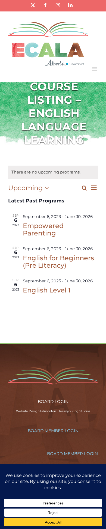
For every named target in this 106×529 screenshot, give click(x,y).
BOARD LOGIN (53, 401)
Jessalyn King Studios (74, 411)
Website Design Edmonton (36, 411)
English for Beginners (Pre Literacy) (58, 261)
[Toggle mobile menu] (95, 69)
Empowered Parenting (43, 229)
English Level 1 (47, 290)
